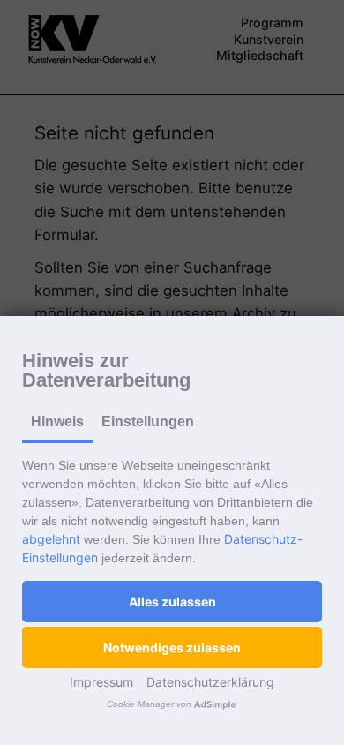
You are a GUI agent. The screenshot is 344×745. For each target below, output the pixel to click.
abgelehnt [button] (51, 538)
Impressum (101, 681)
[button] (172, 601)
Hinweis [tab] (57, 421)
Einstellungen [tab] (147, 421)
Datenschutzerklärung (210, 681)
